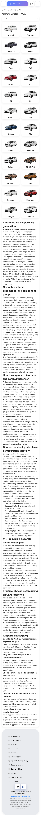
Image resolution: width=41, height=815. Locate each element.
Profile (13, 773)
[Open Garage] (31, 3)
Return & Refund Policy (19, 761)
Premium (14, 752)
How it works (15, 740)
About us (14, 748)
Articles (14, 744)
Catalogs (13, 10)
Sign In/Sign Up (17, 777)
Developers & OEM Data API (20, 796)
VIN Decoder (16, 736)
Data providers (16, 769)
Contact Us (15, 781)
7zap (5, 10)
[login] (37, 3)
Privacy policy (16, 757)
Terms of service (17, 765)
